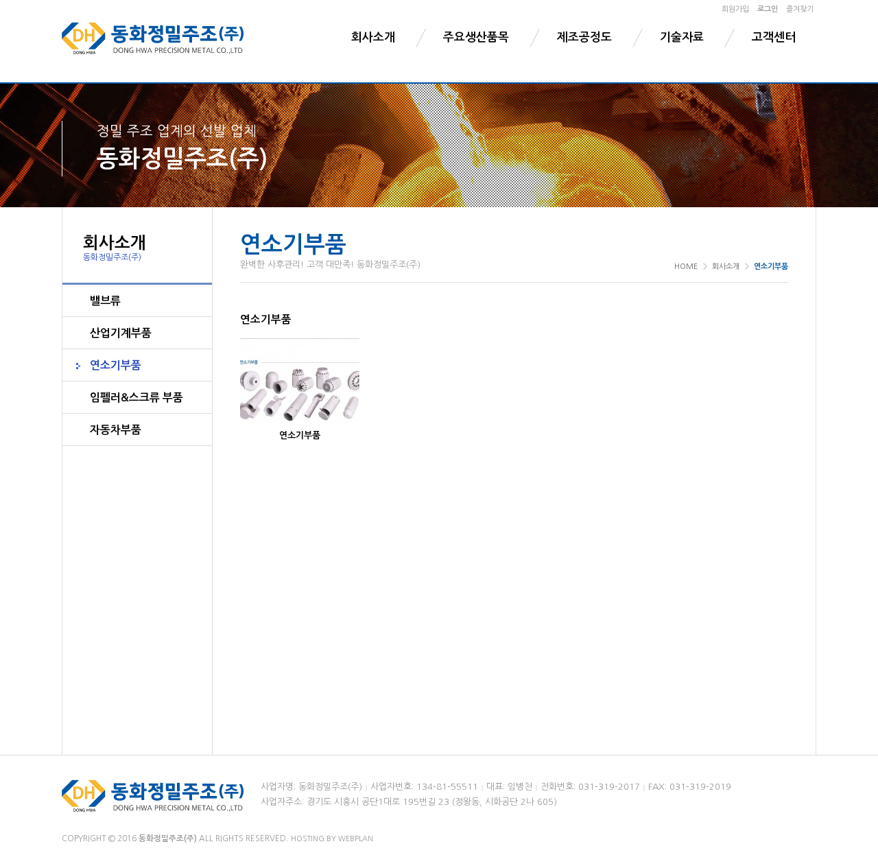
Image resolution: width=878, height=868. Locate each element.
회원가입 (735, 9)
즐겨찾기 (800, 9)
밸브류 (105, 301)
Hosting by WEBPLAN (332, 839)
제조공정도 (584, 37)
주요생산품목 (476, 37)
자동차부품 (115, 430)
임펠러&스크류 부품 (136, 397)
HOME (686, 266)
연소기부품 (115, 365)
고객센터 (774, 37)
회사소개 (373, 37)
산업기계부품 (121, 333)
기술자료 (682, 37)
